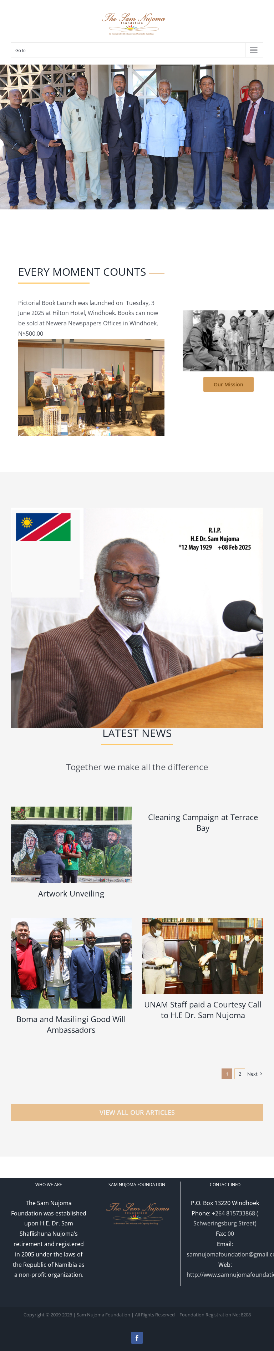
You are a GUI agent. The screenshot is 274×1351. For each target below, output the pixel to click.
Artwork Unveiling (71, 893)
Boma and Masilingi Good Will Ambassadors (71, 1024)
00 (231, 1234)
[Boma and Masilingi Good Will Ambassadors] (71, 963)
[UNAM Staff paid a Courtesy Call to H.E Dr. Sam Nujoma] (202, 956)
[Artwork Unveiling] (71, 845)
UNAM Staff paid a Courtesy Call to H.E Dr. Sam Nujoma (203, 1009)
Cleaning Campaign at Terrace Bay (203, 822)
